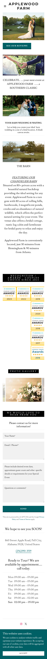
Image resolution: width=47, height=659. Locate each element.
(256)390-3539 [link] (23, 551)
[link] (23, 6)
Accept (23, 653)
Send (23, 509)
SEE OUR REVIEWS (16, 46)
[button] (5, 6)
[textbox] (23, 436)
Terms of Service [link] (25, 519)
